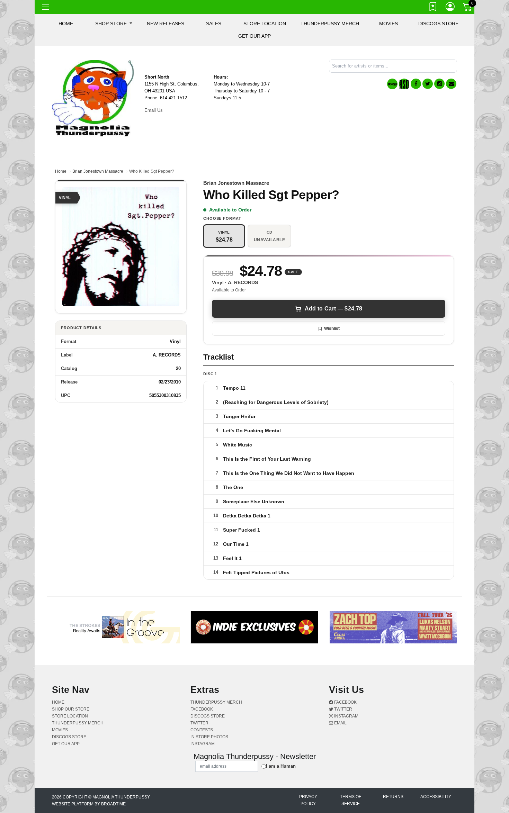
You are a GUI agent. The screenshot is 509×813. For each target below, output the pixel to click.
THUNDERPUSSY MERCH (330, 23)
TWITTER (199, 723)
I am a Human (281, 766)
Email (340, 723)
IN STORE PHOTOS (209, 736)
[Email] (451, 84)
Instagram (345, 716)
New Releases (165, 23)
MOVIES (388, 23)
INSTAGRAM (202, 743)
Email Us (153, 110)
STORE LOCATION (264, 23)
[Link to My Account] (450, 8)
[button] (114, 23)
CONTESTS (201, 730)
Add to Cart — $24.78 (333, 308)
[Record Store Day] (404, 84)
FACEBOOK (201, 709)
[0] (467, 8)
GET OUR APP (254, 36)
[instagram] (439, 84)
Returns (393, 796)
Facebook (345, 702)
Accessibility (435, 796)
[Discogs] (392, 84)
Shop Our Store (70, 709)
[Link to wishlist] (433, 8)
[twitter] (428, 84)
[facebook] (416, 84)
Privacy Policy (308, 800)
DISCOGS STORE (438, 23)
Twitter (342, 709)
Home (60, 171)
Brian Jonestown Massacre (97, 171)
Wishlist (332, 328)
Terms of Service (350, 800)
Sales (213, 23)
